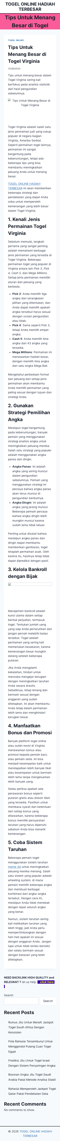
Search (8, 995)
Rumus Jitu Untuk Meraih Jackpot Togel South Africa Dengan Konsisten (30, 1027)
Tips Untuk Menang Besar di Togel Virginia (27, 54)
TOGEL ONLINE (16, 40)
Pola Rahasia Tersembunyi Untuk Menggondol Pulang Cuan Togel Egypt (30, 1046)
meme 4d (14, 866)
